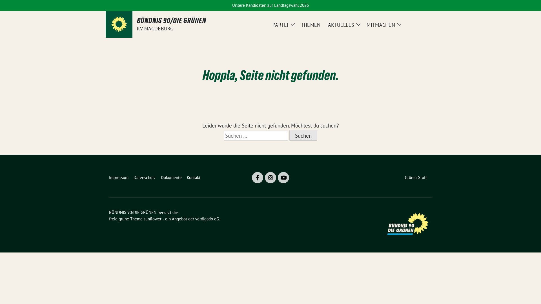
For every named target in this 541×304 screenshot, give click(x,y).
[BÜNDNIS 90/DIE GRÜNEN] (119, 24)
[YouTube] (283, 177)
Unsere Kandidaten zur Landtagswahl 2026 (270, 5)
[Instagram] (270, 177)
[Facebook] (257, 177)
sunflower (152, 219)
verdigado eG (207, 219)
